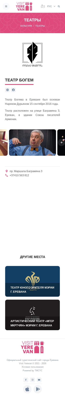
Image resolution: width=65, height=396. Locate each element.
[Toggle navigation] (6, 6)
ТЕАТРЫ (40, 26)
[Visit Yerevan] (25, 6)
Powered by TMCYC (32, 370)
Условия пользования (33, 367)
